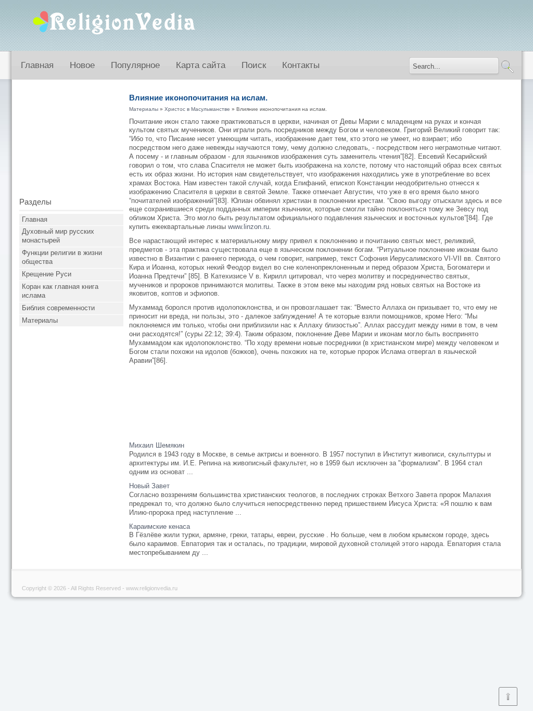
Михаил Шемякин (156, 445)
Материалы (40, 320)
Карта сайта (200, 65)
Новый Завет (149, 486)
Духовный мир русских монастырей (58, 235)
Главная (37, 65)
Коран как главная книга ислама (60, 291)
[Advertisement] (71, 142)
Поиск (254, 65)
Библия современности (58, 308)
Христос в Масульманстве (197, 109)
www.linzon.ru (248, 227)
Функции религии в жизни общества (62, 257)
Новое (82, 65)
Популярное (135, 65)
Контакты (301, 65)
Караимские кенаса (159, 526)
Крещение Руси (46, 274)
